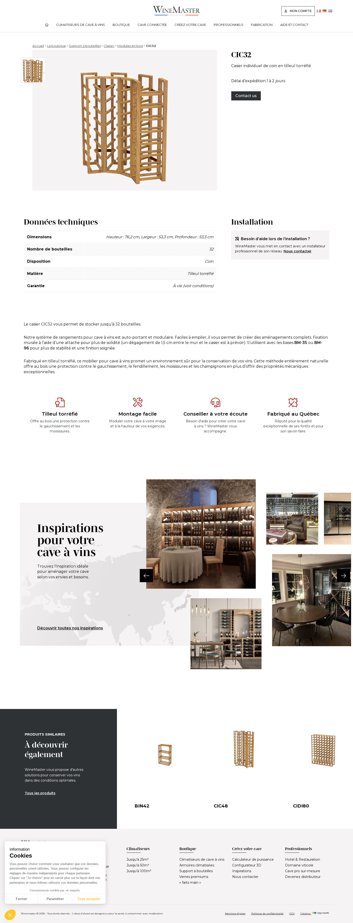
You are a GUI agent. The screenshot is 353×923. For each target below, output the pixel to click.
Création (305, 913)
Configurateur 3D (246, 865)
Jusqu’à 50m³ (138, 865)
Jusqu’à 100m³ (139, 871)
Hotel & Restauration (302, 859)
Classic (109, 46)
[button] (146, 575)
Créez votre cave (190, 25)
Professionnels (228, 25)
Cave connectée (152, 25)
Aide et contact (294, 25)
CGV (292, 913)
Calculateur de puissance (253, 859)
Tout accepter (89, 899)
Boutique (121, 25)
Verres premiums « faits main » (193, 880)
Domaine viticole (299, 865)
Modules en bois (130, 46)
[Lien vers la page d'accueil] (176, 14)
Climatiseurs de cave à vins (80, 25)
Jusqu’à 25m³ (138, 859)
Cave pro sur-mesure (302, 871)
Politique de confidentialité (267, 913)
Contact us (246, 95)
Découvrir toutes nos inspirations (70, 628)
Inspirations (241, 871)
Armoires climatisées (196, 865)
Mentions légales (235, 913)
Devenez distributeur (303, 877)
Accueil (38, 46)
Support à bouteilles (85, 46)
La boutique (56, 46)
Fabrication (262, 25)
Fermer (21, 899)
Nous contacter (297, 251)
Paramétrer (55, 899)
